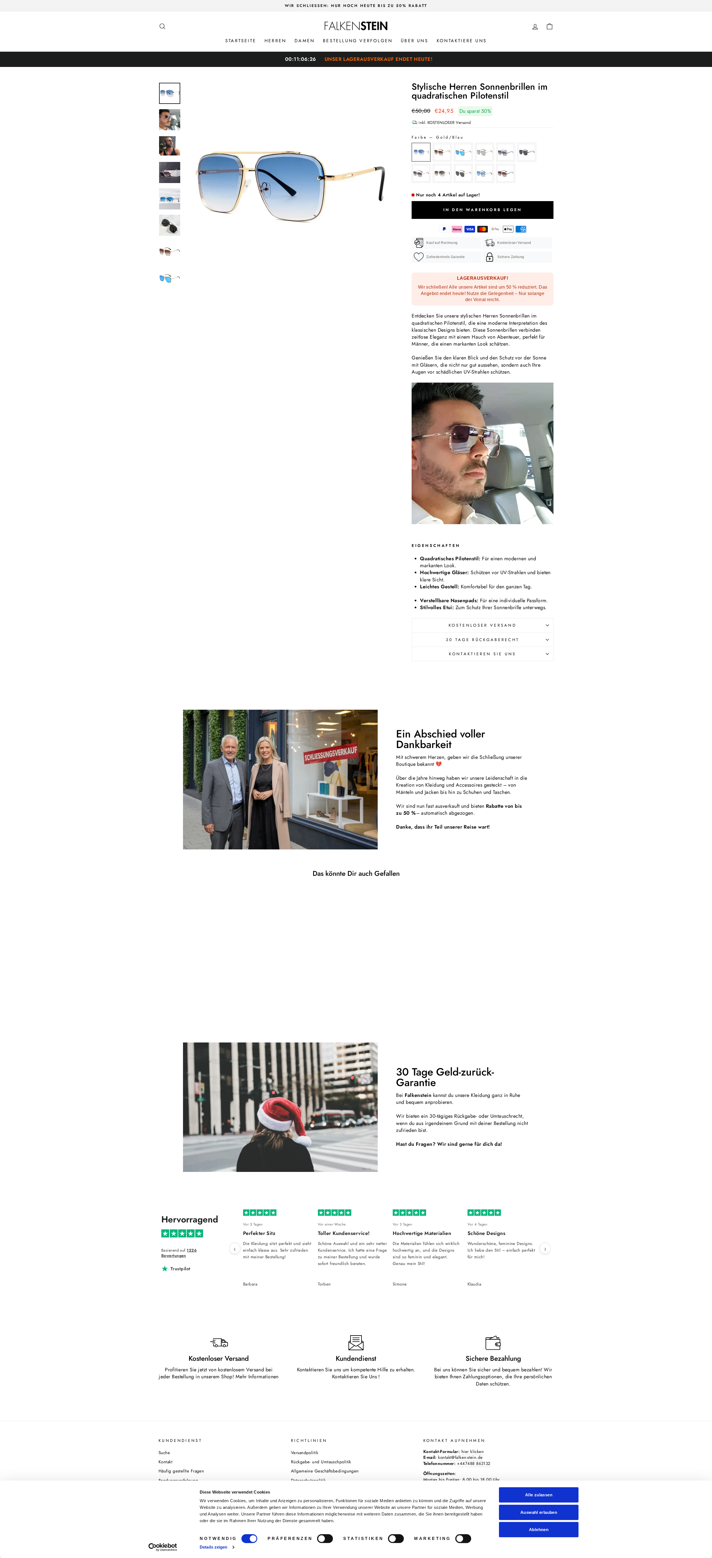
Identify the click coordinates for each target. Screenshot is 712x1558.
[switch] (325, 1538)
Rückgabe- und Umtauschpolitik (321, 1462)
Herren (275, 40)
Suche (164, 1453)
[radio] (421, 152)
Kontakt (165, 1462)
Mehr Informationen (257, 1376)
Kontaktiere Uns (462, 40)
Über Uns (414, 40)
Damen (305, 40)
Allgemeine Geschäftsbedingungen (325, 1471)
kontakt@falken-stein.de (460, 1457)
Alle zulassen (538, 1494)
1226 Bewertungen (179, 1253)
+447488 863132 (473, 1464)
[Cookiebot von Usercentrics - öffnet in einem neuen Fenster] (163, 1547)
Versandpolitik (304, 1453)
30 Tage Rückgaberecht (483, 639)
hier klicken (472, 1452)
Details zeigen (213, 1547)
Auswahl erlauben (538, 1512)
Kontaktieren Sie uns (482, 654)
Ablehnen (538, 1529)
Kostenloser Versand (482, 625)
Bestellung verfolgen (357, 40)
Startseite (240, 40)
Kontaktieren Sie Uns (354, 1376)
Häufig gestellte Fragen (181, 1471)
